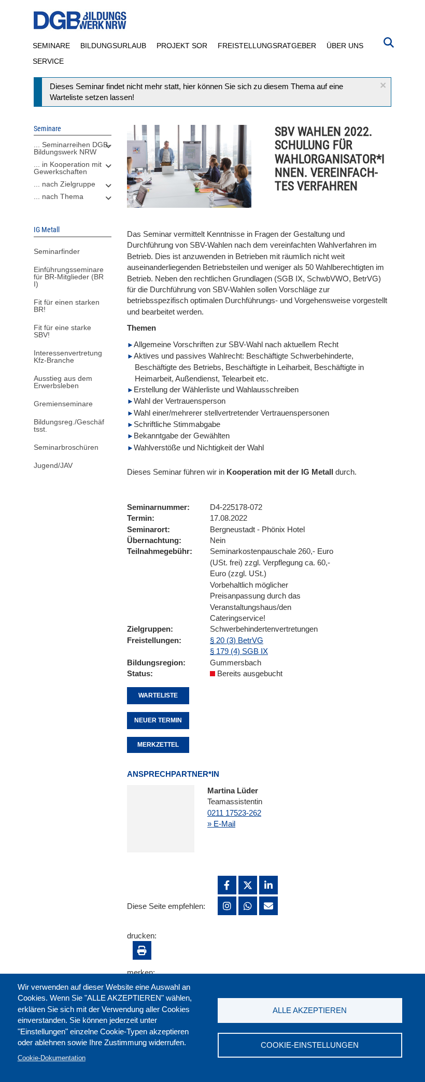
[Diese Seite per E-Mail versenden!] (268, 905)
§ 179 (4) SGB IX (239, 651)
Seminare (51, 45)
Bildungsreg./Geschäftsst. (69, 425)
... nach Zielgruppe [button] (64, 184)
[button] (383, 85)
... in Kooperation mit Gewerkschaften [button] (68, 168)
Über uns (345, 45)
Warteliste (158, 695)
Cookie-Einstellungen (310, 1045)
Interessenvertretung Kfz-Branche (68, 356)
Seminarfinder (57, 251)
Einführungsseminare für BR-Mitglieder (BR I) (69, 276)
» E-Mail (221, 823)
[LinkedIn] (268, 885)
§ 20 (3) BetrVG (236, 640)
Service (48, 61)
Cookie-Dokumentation (52, 1058)
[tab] (72, 151)
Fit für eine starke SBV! (62, 331)
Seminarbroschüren (66, 447)
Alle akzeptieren (310, 1010)
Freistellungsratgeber (267, 45)
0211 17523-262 (234, 812)
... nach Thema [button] (58, 196)
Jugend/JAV (53, 465)
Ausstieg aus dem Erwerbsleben (63, 382)
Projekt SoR (182, 45)
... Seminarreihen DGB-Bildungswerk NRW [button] (72, 148)
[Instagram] (227, 905)
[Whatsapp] (247, 905)
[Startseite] (80, 20)
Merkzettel (158, 744)
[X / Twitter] (247, 885)
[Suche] (389, 41)
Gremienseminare (63, 404)
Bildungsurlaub (113, 45)
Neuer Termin (158, 720)
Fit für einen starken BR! (67, 306)
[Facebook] (227, 885)
